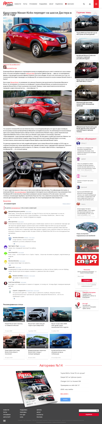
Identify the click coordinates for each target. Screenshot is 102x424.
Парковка (23, 412)
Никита (26, 275)
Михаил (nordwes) (18, 275)
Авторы (39, 410)
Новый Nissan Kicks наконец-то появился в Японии (14, 324)
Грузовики (33, 4)
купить (65, 399)
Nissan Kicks (14, 82)
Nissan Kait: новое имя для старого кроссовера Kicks (36, 324)
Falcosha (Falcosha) (13, 261)
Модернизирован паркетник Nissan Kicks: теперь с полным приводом (37, 352)
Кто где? (22, 414)
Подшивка (43, 4)
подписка (89, 414)
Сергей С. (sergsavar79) (19, 290)
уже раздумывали (20, 192)
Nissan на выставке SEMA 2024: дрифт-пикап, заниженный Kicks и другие (59, 325)
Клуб (21, 417)
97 (23, 347)
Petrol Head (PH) (12, 252)
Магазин (70, 4)
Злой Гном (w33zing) (14, 282)
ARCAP (51, 4)
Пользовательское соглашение (44, 422)
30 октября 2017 (15, 64)
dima (26, 237)
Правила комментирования (59, 422)
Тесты (25, 4)
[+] (9, 219)
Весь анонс (64, 394)
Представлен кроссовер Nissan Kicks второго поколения (12, 352)
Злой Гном (29, 290)
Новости (18, 4)
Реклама (39, 417)
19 (47, 347)
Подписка (59, 4)
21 (70, 347)
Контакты (40, 414)
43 (23, 320)
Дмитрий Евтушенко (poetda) (16, 211)
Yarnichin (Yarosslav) (18, 237)
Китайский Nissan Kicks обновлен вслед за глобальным (58, 352)
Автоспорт (6, 417)
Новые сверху (66, 203)
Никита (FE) (11, 267)
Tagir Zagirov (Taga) (13, 246)
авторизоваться (15, 208)
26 (47, 320)
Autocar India (30, 73)
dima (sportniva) (12, 221)
